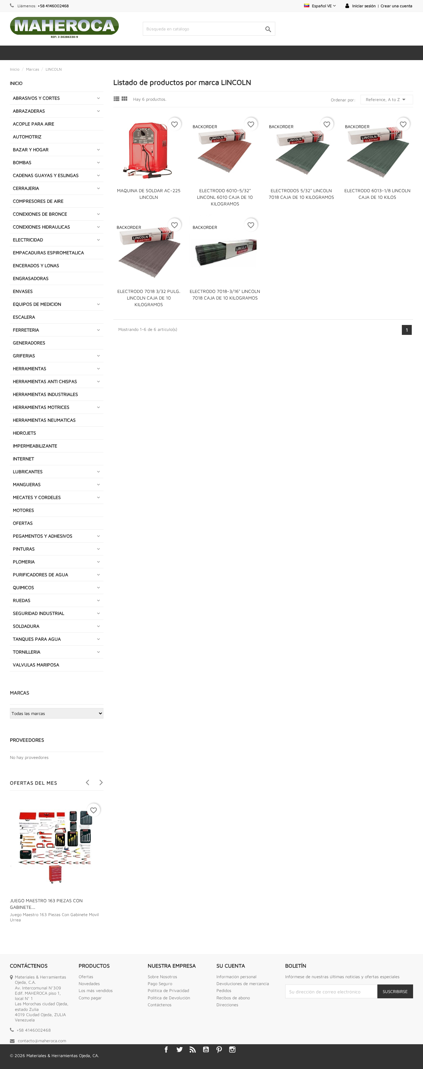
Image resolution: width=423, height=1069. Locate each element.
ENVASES (23, 291)
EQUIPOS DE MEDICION (37, 304)
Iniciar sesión (364, 5)
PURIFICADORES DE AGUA (40, 574)
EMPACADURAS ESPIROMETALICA (48, 252)
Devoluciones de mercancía (242, 983)
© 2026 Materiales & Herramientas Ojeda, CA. (54, 1055)
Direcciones (227, 1004)
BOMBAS (22, 162)
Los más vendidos (96, 990)
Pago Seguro (160, 983)
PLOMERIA (24, 561)
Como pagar (90, 997)
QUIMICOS (23, 587)
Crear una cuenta (396, 5)
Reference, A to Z (387, 99)
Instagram (232, 1049)
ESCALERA (24, 317)
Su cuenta (230, 966)
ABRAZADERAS (29, 111)
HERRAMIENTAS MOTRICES (41, 407)
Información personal (236, 976)
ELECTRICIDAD (28, 239)
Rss (192, 1049)
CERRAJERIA (26, 188)
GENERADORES (29, 342)
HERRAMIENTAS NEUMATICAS (44, 420)
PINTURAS (24, 549)
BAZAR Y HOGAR (31, 149)
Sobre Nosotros (162, 976)
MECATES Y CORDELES (37, 497)
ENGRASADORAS (31, 278)
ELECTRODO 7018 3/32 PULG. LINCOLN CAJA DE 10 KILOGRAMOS (148, 297)
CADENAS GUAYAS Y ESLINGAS (46, 175)
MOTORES (23, 510)
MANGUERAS (27, 484)
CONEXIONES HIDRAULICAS (41, 227)
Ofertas (86, 976)
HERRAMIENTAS (29, 368)
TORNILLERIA (26, 652)
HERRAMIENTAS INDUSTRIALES (45, 394)
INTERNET (23, 458)
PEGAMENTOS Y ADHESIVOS (42, 536)
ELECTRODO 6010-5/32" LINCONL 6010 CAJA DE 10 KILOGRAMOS (225, 197)
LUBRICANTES (28, 471)
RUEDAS (21, 600)
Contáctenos (160, 1004)
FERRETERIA (26, 330)
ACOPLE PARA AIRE (33, 123)
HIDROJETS (24, 433)
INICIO (16, 83)
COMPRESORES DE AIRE (38, 201)
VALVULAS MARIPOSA (36, 664)
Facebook (166, 1049)
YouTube (206, 1049)
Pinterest (219, 1049)
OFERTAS (23, 523)
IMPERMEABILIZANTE (35, 445)
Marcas (19, 692)
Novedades (89, 983)
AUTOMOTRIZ (27, 136)
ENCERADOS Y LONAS (36, 265)
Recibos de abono (233, 997)
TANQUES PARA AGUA (37, 639)
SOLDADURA (26, 626)
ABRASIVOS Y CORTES (36, 98)
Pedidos (223, 990)
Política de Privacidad (168, 990)
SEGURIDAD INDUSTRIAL (38, 613)
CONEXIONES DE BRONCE (40, 214)
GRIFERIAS (24, 355)
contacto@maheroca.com (42, 1040)
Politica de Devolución (169, 997)
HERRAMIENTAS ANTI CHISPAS (45, 381)
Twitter (179, 1049)
